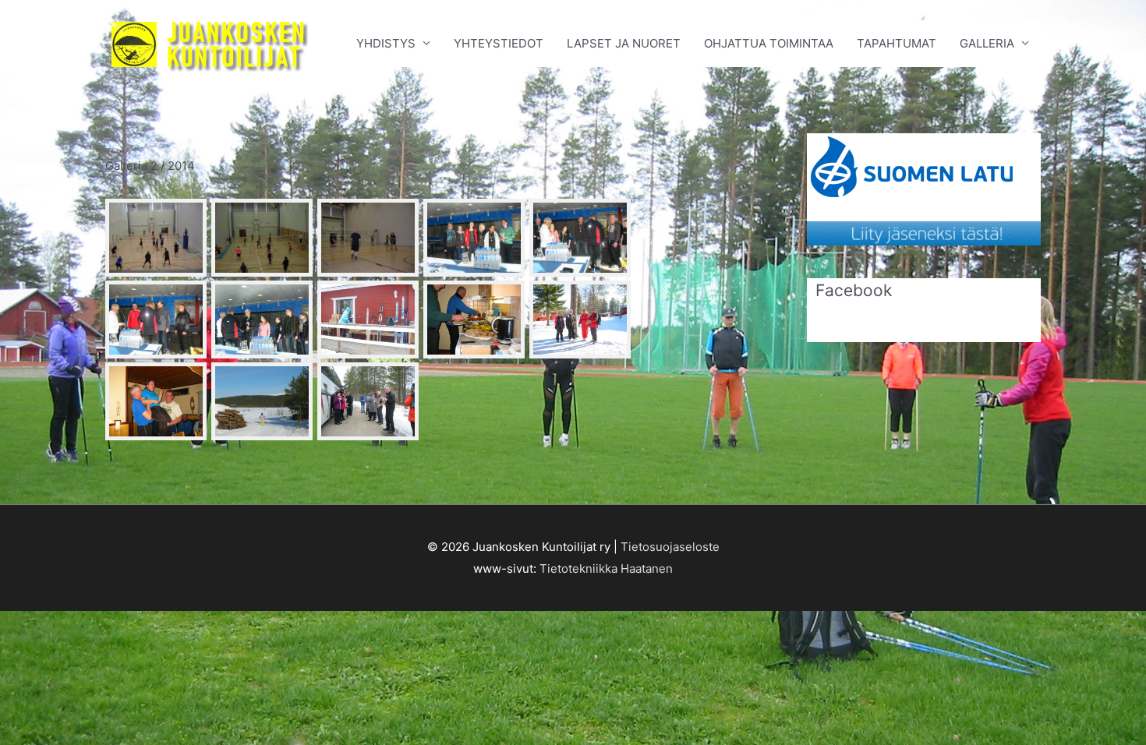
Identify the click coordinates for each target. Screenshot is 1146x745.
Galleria (987, 43)
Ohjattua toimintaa (768, 43)
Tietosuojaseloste (670, 546)
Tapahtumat (896, 43)
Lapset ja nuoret (624, 43)
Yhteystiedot (498, 43)
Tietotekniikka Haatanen (606, 568)
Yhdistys (386, 43)
